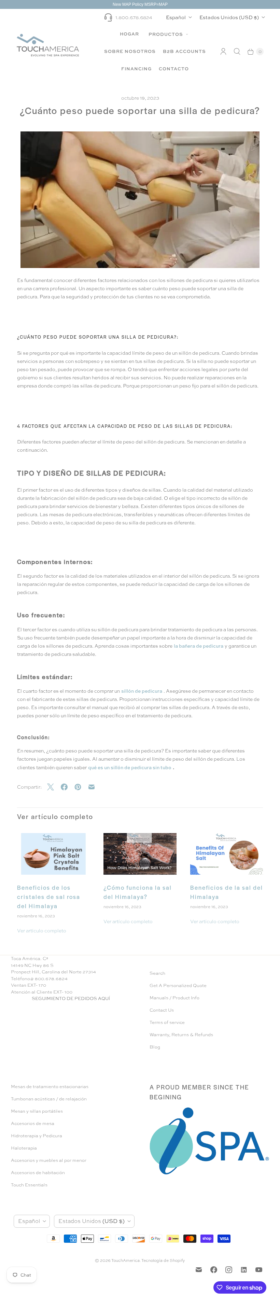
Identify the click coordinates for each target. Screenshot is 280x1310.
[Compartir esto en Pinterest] (81, 787)
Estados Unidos (229, 17)
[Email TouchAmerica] (198, 1270)
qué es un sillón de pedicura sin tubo (129, 767)
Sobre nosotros (130, 51)
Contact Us (162, 1010)
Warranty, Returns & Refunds (181, 1035)
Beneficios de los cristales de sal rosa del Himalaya (48, 896)
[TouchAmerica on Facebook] (213, 1270)
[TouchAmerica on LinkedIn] (243, 1270)
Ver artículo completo (41, 931)
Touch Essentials (29, 1185)
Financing (136, 69)
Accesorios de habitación (38, 1172)
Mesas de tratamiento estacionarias (49, 1086)
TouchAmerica (125, 1260)
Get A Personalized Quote (178, 985)
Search (157, 973)
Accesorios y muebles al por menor (48, 1160)
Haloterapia (24, 1148)
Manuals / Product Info (174, 998)
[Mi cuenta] (223, 51)
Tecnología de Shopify (163, 1260)
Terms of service (167, 1022)
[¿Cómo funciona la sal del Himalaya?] (139, 854)
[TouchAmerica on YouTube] (258, 1270)
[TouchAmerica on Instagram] (228, 1270)
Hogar (129, 34)
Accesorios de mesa (32, 1123)
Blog (155, 1047)
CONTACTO (174, 69)
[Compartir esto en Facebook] (67, 787)
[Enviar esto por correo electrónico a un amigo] (95, 787)
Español (176, 17)
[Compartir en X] (54, 787)
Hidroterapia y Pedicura (36, 1136)
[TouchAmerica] (48, 45)
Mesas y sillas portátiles (37, 1111)
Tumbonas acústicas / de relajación (49, 1099)
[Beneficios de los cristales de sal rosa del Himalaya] (53, 854)
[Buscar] (237, 51)
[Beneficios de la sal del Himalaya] (226, 854)
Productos (166, 34)
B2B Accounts (184, 51)
